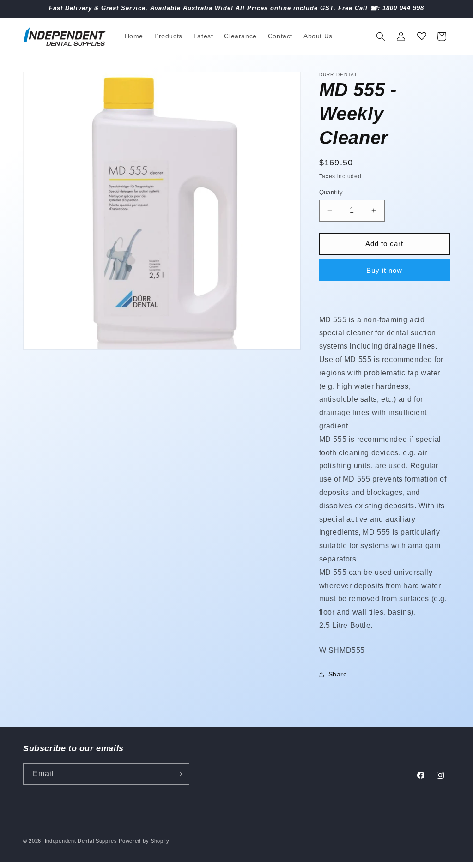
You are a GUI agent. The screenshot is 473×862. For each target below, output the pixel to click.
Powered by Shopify (144, 841)
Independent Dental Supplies (81, 841)
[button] (380, 36)
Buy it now (384, 270)
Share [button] (337, 674)
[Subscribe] (179, 774)
